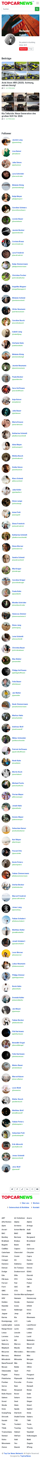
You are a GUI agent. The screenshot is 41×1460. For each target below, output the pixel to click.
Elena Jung (16, 625)
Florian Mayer (18, 794)
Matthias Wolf (18, 1110)
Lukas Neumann (18, 964)
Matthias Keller (18, 930)
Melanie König (18, 185)
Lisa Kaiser (16, 151)
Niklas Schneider (19, 738)
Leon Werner (17, 952)
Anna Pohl (16, 512)
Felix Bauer (16, 682)
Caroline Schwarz (19, 208)
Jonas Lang (17, 907)
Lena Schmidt (17, 636)
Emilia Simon (17, 467)
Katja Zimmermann (20, 264)
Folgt (30, 49)
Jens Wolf (16, 1167)
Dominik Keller (18, 998)
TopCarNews (25, 1456)
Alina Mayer (17, 445)
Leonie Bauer (17, 219)
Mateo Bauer (17, 1065)
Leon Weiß (16, 1088)
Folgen (34, 18)
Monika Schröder (19, 603)
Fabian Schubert (18, 919)
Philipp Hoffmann (19, 670)
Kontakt (36, 1207)
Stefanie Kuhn (18, 343)
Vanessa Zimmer (19, 614)
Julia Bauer (16, 411)
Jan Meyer (16, 1009)
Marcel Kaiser (18, 1077)
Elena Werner (17, 546)
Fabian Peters (18, 1122)
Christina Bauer (18, 648)
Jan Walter (16, 693)
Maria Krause (17, 422)
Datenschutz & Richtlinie (19, 1207)
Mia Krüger (16, 569)
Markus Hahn (17, 715)
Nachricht (23, 49)
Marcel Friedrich (19, 896)
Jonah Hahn (17, 806)
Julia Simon (17, 162)
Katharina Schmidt (19, 433)
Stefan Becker (18, 885)
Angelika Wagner (19, 287)
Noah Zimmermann (20, 704)
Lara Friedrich (18, 253)
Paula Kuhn (16, 591)
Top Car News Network (13, 1453)
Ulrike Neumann (18, 309)
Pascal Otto (17, 851)
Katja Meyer (17, 196)
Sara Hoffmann (18, 388)
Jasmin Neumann (19, 366)
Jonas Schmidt (18, 1156)
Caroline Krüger (18, 580)
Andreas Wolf (17, 727)
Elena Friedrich (18, 524)
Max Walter (16, 659)
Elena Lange (17, 501)
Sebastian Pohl (18, 1133)
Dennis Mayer (18, 817)
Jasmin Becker (18, 230)
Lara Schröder (18, 174)
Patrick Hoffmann (19, 749)
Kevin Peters (17, 862)
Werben (36, 1203)
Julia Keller (16, 490)
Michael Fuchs (18, 783)
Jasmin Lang (17, 140)
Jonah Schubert (18, 941)
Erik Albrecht (17, 1144)
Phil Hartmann (18, 1031)
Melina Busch (17, 456)
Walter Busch (17, 1099)
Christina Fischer (19, 275)
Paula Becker (17, 377)
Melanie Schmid (18, 298)
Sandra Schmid (18, 557)
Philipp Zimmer (18, 975)
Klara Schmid (17, 478)
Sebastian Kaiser (19, 828)
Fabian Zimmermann (20, 873)
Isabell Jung (17, 332)
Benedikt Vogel (18, 1043)
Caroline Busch (18, 320)
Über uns (25, 1203)
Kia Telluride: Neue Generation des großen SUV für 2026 (19, 114)
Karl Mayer (16, 840)
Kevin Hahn (16, 986)
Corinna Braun (18, 241)
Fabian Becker (18, 1020)
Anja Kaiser (17, 399)
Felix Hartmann (18, 1054)
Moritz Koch (17, 772)
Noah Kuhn (16, 761)
